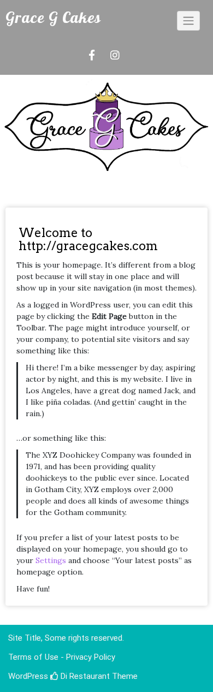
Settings (51, 560)
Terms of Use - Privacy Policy (61, 657)
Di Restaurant (84, 676)
